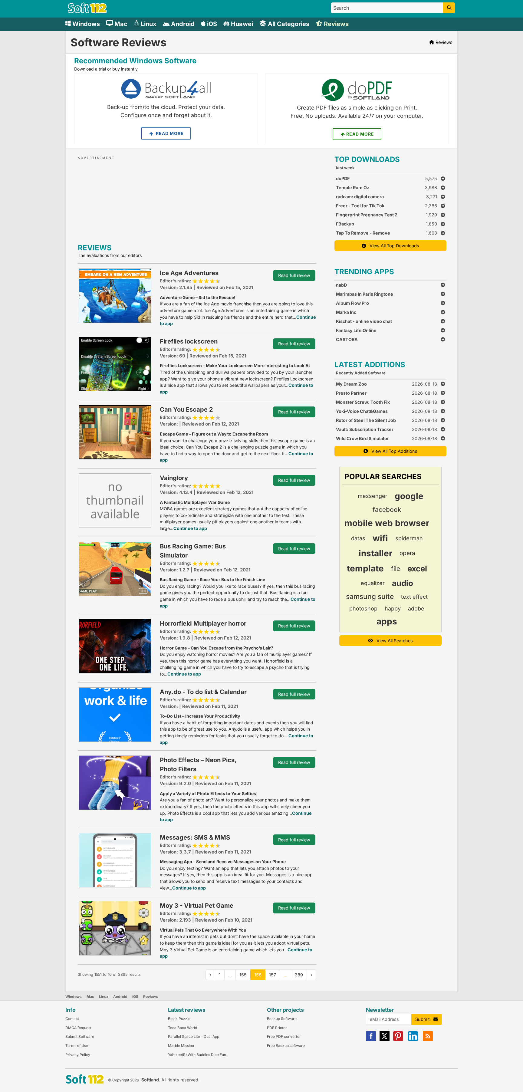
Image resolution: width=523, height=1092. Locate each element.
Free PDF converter (284, 1036)
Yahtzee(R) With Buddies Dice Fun (197, 1054)
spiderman (409, 538)
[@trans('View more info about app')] (115, 295)
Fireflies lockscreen (189, 341)
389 (299, 974)
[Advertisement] (197, 198)
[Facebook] (371, 1040)
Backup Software (282, 1018)
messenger (372, 496)
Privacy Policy (77, 1054)
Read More (169, 133)
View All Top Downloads (392, 245)
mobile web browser (386, 523)
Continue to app (190, 528)
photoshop (363, 608)
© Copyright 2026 (123, 1080)
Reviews (150, 996)
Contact (72, 1018)
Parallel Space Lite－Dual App (193, 1036)
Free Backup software (286, 1045)
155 (243, 974)
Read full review (294, 275)
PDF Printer (277, 1027)
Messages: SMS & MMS (195, 837)
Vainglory (174, 478)
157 (272, 974)
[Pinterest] (398, 1040)
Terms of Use (76, 1045)
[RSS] (428, 1040)
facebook (387, 509)
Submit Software (79, 1036)
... (285, 974)
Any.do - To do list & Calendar (203, 692)
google (409, 496)
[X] (385, 1040)
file (395, 568)
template (365, 568)
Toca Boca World (182, 1027)
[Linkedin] (413, 1040)
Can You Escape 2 (186, 409)
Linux (103, 996)
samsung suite (370, 596)
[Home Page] (87, 11)
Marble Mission (181, 1045)
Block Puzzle (179, 1018)
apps (387, 621)
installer (375, 553)
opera (407, 553)
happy (393, 608)
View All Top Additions (392, 451)
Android (120, 996)
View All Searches (393, 640)
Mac (90, 996)
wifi (380, 538)
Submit (424, 1019)
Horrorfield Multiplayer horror (203, 623)
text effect (414, 597)
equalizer (373, 583)
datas (358, 538)
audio (402, 583)
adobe (416, 608)
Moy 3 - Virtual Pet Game (196, 905)
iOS (135, 996)
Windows (73, 996)
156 (258, 974)
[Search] (449, 7)
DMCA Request (78, 1027)
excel (417, 568)
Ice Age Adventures (189, 273)
